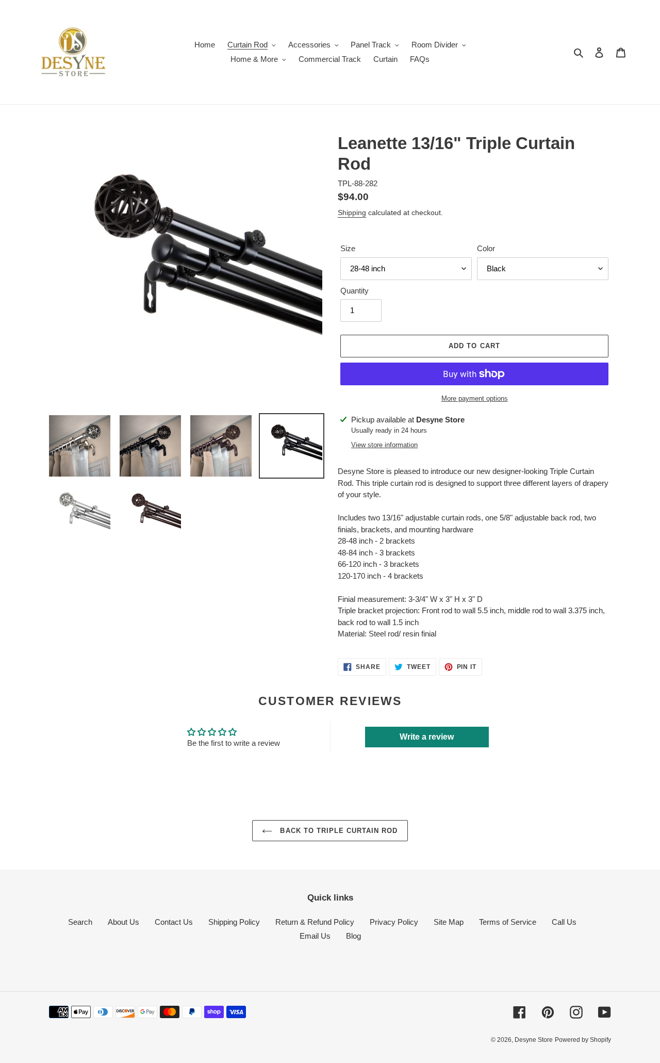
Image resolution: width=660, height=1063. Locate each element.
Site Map (449, 922)
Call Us (564, 922)
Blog (353, 935)
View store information (384, 445)
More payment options (474, 398)
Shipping (352, 212)
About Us (123, 922)
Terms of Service (507, 922)
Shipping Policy (234, 922)
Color (486, 248)
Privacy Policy (394, 922)
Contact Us (174, 922)
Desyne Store (534, 1039)
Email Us (315, 935)
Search (80, 922)
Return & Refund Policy (314, 922)
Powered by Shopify (583, 1039)
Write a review (427, 736)
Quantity (354, 290)
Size (347, 248)
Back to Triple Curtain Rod (337, 831)
